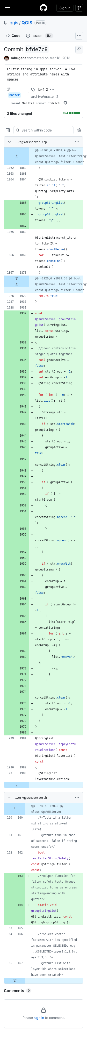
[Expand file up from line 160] (14, 809)
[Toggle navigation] (7, 7)
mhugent (18, 58)
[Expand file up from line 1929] (16, 284)
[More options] (77, 142)
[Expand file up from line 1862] (16, 156)
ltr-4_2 (43, 89)
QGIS (27, 22)
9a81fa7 (28, 103)
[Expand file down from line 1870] (16, 278)
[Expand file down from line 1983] (16, 785)
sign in (39, 1018)
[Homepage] (43, 8)
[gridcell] (43, 156)
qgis (14, 22)
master (14, 95)
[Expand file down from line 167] (14, 981)
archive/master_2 (44, 96)
